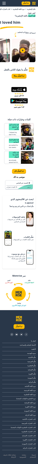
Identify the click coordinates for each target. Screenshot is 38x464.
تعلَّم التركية (32, 382)
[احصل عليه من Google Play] (19, 100)
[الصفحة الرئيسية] (31, 69)
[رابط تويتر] (21, 334)
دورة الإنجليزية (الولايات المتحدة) (26, 399)
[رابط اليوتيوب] (16, 334)
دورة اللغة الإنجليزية (19, 9)
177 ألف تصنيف (19, 96)
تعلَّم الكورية (32, 374)
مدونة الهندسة (31, 353)
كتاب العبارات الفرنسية (29, 423)
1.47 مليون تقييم (19, 107)
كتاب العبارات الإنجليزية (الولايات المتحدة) (23, 427)
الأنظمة (33, 349)
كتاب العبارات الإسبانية (29, 436)
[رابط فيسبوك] (26, 334)
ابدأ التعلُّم (26, 3)
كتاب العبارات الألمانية (29, 419)
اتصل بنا (33, 341)
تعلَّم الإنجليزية (31, 9)
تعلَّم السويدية (32, 378)
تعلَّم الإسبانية (32, 370)
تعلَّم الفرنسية (31, 361)
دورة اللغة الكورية (30, 407)
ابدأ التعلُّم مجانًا (19, 76)
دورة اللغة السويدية (30, 411)
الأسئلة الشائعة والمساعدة (28, 345)
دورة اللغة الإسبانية (30, 403)
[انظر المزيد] (4, 3)
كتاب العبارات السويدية (29, 444)
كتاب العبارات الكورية (29, 440)
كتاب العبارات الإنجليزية (29, 431)
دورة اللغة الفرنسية (30, 390)
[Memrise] (34, 3)
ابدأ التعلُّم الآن (19, 171)
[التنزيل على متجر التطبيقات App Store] (19, 89)
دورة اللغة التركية (30, 415)
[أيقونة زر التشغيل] (22, 50)
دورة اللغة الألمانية (30, 386)
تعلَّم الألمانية (32, 357)
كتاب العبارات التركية (29, 448)
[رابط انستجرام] (11, 334)
